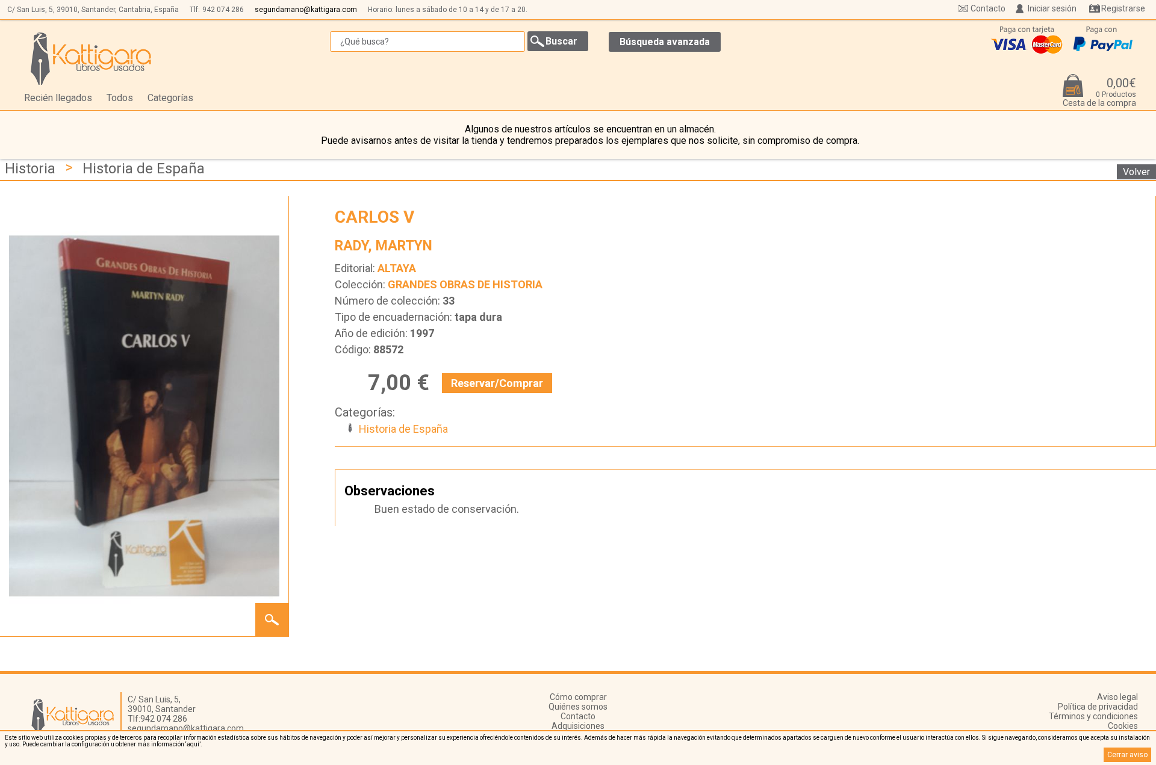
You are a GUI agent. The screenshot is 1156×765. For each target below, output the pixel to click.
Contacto (988, 8)
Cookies (1123, 726)
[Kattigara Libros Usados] (91, 58)
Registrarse (1123, 8)
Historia (30, 168)
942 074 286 (223, 9)
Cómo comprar (578, 697)
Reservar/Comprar (497, 383)
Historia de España (143, 168)
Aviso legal (1117, 697)
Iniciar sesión (1052, 8)
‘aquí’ (192, 744)
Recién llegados (58, 98)
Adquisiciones (578, 726)
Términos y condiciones (1093, 716)
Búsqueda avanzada (665, 42)
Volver (1136, 172)
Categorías (170, 98)
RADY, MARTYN (383, 246)
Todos (120, 98)
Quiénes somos (578, 706)
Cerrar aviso (1127, 755)
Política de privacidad (1098, 706)
